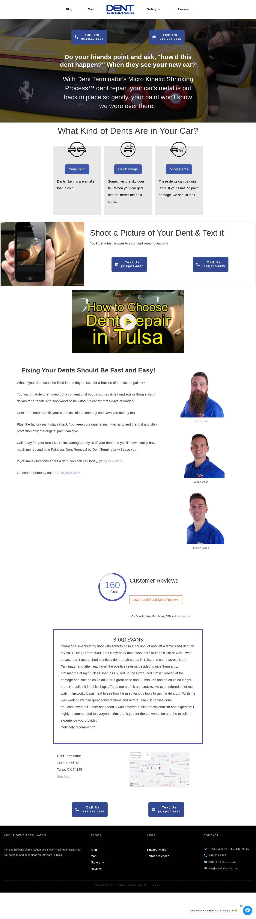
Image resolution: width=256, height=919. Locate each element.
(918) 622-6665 (68, 473)
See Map (63, 776)
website (186, 616)
